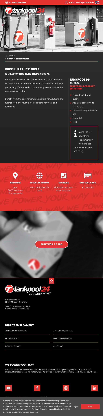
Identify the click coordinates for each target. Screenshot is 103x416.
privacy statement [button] (30, 412)
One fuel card (88, 182)
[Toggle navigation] (97, 11)
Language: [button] (88, 2)
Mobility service (13, 346)
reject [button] (76, 407)
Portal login (75, 2)
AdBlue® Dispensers (63, 331)
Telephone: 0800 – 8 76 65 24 (17, 306)
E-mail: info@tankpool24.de (17, 308)
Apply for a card (51, 244)
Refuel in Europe (39, 182)
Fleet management (62, 338)
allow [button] (90, 407)
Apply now (58, 346)
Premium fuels (22, 59)
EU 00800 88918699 (17, 2)
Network (15, 182)
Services (63, 182)
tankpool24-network (15, 331)
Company (9, 59)
